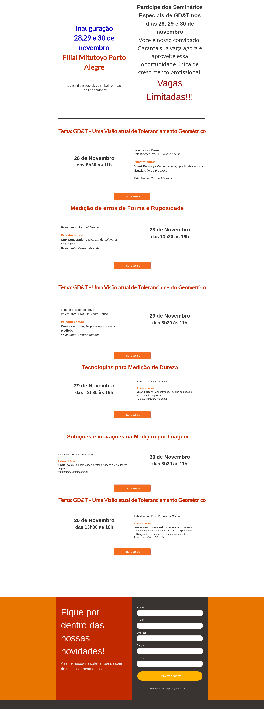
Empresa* (142, 632)
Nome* (141, 607)
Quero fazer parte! (169, 676)
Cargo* (141, 645)
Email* (140, 620)
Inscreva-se (132, 196)
